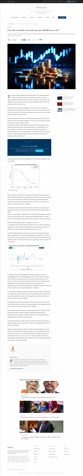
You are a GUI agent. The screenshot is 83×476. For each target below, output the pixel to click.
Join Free (39, 150)
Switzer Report (53, 1)
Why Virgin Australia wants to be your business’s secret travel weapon (40, 417)
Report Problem (11, 1)
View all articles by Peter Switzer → (17, 368)
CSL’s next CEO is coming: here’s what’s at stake (68, 97)
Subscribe (62, 17)
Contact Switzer (67, 454)
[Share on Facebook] (39, 39)
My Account (66, 448)
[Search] (71, 17)
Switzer (41, 7)
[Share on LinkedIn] (41, 39)
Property (39, 17)
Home (8, 23)
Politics (47, 17)
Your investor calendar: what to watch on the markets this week (69, 109)
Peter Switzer (13, 39)
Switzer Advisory (60, 1)
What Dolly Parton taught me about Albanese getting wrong (38, 397)
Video (53, 17)
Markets (24, 17)
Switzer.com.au (46, 1)
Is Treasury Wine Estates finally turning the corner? (68, 103)
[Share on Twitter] (40, 39)
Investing (31, 17)
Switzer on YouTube (53, 456)
